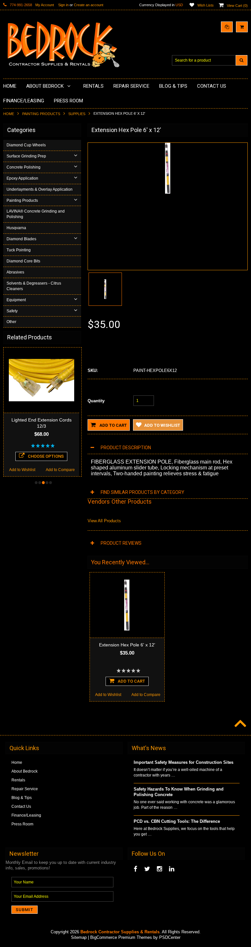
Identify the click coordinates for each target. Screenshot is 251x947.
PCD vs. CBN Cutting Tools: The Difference (177, 821)
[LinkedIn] (171, 869)
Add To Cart (131, 681)
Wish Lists (205, 5)
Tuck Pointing (19, 250)
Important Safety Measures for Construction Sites (183, 762)
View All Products (104, 520)
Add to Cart (112, 425)
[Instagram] (159, 869)
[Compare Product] (227, 27)
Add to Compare (60, 469)
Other (11, 321)
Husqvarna (16, 228)
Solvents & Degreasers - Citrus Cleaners (34, 286)
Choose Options (46, 456)
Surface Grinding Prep (26, 156)
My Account (44, 5)
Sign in (63, 5)
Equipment (16, 300)
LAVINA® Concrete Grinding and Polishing (36, 214)
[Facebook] (135, 869)
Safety (12, 311)
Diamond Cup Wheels (26, 145)
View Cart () (237, 5)
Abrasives (15, 272)
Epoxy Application (22, 178)
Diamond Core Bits (23, 261)
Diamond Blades (21, 239)
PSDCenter (169, 937)
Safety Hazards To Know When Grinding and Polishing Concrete (179, 792)
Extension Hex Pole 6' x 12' (127, 644)
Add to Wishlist (22, 469)
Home (8, 114)
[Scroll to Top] (239, 724)
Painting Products (41, 114)
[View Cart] (242, 27)
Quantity (96, 400)
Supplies (76, 114)
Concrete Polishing (24, 167)
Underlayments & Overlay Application (40, 189)
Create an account (88, 5)
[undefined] (167, 192)
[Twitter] (147, 869)
